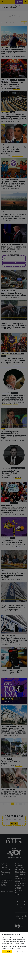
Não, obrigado (20, 951)
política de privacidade (16, 948)
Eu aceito (7, 951)
